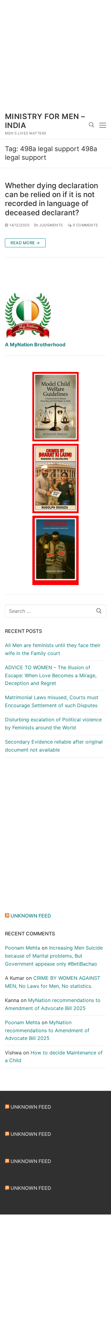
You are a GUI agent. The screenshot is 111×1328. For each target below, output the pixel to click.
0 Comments (85, 225)
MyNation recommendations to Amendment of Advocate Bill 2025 (47, 1030)
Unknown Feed (30, 916)
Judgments (50, 225)
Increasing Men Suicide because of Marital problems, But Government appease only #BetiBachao (54, 956)
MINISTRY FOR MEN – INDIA (45, 121)
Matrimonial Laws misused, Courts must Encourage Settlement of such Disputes (51, 701)
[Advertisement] (55, 55)
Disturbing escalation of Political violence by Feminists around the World (53, 723)
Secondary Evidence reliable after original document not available (54, 746)
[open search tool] (91, 125)
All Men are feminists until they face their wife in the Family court (53, 649)
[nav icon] (102, 124)
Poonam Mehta (22, 948)
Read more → (25, 242)
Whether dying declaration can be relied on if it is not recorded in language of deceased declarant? (51, 199)
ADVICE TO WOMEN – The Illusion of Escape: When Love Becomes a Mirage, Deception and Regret (51, 675)
